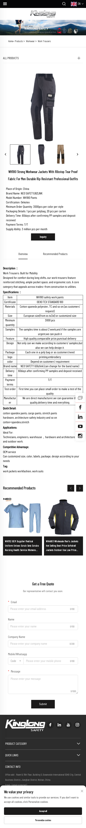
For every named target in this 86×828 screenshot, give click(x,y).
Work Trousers (44, 41)
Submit (43, 704)
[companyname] (43, 14)
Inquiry (43, 237)
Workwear (30, 41)
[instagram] (77, 725)
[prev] (5, 154)
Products (19, 41)
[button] (70, 488)
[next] (77, 154)
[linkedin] (59, 725)
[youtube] (68, 725)
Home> (11, 41)
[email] (80, 407)
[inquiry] (80, 398)
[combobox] (16, 661)
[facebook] (50, 725)
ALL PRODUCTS (11, 58)
